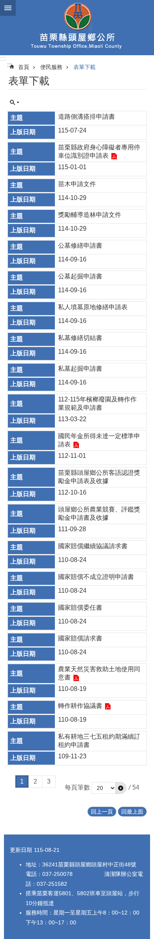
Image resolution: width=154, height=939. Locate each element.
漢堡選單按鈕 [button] (8, 8)
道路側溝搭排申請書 (86, 116)
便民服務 (51, 67)
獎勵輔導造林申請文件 (89, 214)
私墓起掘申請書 (80, 368)
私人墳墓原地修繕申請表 (93, 307)
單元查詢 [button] (14, 102)
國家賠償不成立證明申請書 (96, 576)
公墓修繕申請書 (80, 245)
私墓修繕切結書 (80, 337)
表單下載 (84, 67)
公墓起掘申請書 (80, 276)
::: (3, 58)
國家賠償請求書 (80, 638)
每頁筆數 (77, 787)
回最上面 (132, 811)
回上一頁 (102, 811)
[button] (120, 788)
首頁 (23, 67)
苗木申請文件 (77, 184)
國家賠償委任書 (80, 607)
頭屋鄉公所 (77, 27)
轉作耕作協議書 (80, 705)
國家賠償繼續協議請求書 (93, 546)
